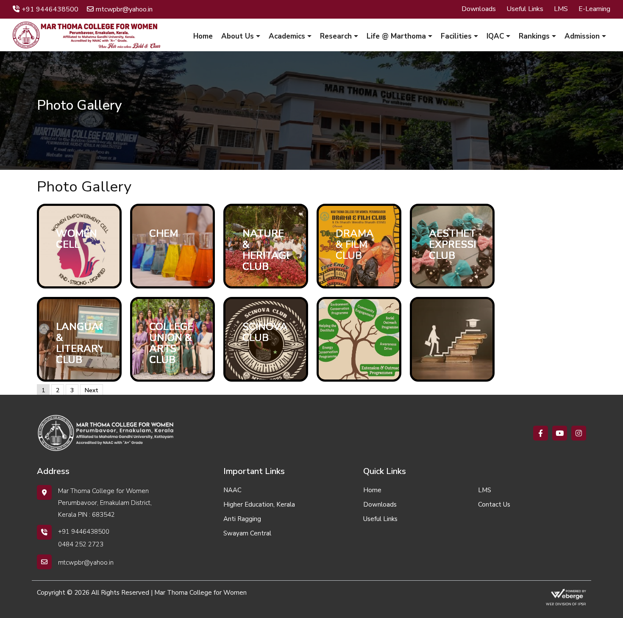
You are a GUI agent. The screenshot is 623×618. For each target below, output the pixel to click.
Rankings (534, 36)
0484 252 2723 (80, 544)
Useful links (380, 519)
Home (203, 36)
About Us (237, 36)
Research (336, 36)
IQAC (495, 36)
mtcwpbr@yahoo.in (124, 9)
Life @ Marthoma (396, 36)
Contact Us (494, 504)
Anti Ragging (242, 519)
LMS (561, 9)
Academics (287, 36)
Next (91, 390)
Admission (582, 36)
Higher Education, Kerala (259, 504)
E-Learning (594, 9)
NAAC (232, 490)
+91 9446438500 (50, 9)
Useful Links (524, 9)
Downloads (479, 9)
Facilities (456, 36)
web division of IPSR (566, 604)
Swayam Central (247, 533)
